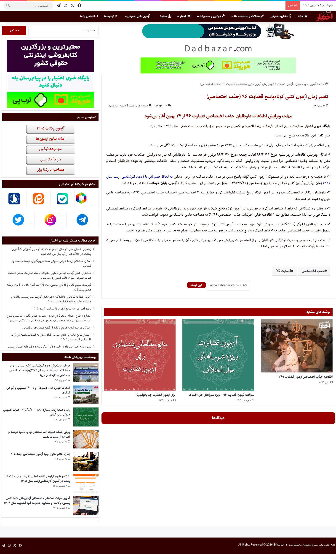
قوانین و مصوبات (211, 16)
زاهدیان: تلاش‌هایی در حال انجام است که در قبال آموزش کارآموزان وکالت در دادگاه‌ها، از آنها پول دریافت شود (51, 251)
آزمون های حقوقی (138, 16)
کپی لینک (196, 285)
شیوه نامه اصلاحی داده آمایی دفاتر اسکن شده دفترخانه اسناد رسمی (49, 346)
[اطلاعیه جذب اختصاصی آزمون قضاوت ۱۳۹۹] (297, 345)
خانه (301, 16)
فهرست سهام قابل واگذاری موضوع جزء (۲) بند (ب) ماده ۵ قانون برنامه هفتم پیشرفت (49, 287)
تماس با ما (87, 16)
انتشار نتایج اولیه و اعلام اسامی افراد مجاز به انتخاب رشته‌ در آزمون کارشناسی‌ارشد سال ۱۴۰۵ (50, 337)
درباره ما (109, 16)
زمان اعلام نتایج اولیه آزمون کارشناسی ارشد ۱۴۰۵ (39, 453)
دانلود (164, 16)
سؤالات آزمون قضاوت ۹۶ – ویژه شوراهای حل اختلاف (221, 394)
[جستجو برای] (8, 6)
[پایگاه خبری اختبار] (324, 16)
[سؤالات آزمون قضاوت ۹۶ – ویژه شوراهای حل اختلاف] (218, 354)
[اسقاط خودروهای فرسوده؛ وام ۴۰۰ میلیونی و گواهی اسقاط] (86, 395)
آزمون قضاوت (285, 84)
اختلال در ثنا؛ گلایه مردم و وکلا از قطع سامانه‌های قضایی (56, 327)
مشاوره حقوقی (279, 16)
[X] (72, 6)
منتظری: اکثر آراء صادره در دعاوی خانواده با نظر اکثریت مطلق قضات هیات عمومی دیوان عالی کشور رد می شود (49, 275)
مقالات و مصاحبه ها (247, 16)
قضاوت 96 (283, 271)
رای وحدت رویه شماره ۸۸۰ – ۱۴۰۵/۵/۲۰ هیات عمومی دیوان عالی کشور (36, 412)
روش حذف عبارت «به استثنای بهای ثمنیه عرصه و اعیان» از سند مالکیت (39, 434)
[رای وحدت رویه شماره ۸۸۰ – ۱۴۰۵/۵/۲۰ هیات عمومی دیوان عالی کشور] (86, 416)
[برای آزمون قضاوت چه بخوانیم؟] (140, 354)
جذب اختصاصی (313, 271)
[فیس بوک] (79, 6)
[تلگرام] (58, 6)
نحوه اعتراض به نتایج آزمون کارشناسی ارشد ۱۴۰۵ (61, 308)
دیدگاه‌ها (218, 418)
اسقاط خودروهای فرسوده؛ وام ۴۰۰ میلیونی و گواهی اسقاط (38, 390)
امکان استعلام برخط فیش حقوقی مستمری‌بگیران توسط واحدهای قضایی (51, 263)
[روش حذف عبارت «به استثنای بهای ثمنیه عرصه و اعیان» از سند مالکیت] (86, 439)
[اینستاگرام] (65, 6)
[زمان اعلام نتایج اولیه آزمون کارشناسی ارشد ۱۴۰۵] (86, 461)
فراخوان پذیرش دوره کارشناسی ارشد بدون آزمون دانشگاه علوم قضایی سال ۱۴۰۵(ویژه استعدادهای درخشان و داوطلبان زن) (39, 370)
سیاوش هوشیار (310, 545)
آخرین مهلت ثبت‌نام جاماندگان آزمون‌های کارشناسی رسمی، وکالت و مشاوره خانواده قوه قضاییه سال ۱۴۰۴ (51, 299)
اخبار (183, 16)
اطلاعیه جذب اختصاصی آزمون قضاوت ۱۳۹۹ (305, 376)
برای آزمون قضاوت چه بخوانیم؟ (156, 394)
